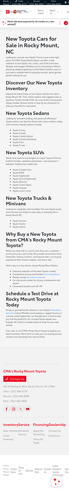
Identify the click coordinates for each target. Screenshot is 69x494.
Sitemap (29, 470)
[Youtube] (27, 408)
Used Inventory (8, 437)
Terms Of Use (21, 470)
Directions (54, 435)
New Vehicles (10, 430)
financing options (51, 274)
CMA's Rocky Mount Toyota (6, 470)
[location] (65, 2)
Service (23, 424)
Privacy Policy (14, 470)
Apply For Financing (38, 432)
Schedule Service (23, 432)
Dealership (57, 424)
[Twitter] (20, 408)
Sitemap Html (38, 470)
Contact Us (16, 379)
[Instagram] (13, 408)
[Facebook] (6, 408)
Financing (41, 424)
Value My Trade (38, 440)
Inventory (10, 424)
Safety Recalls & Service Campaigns (57, 470)
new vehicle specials (35, 277)
